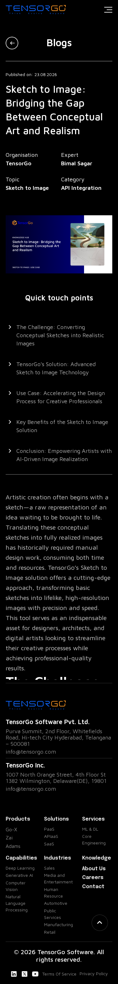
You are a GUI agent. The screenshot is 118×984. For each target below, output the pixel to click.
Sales (49, 868)
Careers (93, 877)
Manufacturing (58, 924)
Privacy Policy (94, 973)
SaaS (49, 843)
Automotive (55, 903)
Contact (93, 886)
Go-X (11, 829)
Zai (9, 837)
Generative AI (19, 875)
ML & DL (90, 829)
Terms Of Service (59, 973)
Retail (49, 932)
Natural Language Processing (17, 903)
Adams (13, 846)
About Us (94, 868)
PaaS (49, 829)
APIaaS (51, 836)
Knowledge (96, 858)
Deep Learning (20, 868)
